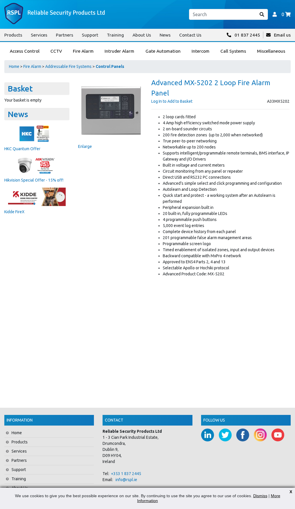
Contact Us (190, 35)
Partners (64, 35)
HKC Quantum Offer (22, 148)
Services (39, 35)
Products (13, 35)
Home (14, 66)
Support (90, 35)
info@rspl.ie (126, 479)
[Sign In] (275, 14)
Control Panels (110, 66)
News (165, 35)
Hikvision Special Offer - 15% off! (33, 180)
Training (115, 35)
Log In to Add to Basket (171, 101)
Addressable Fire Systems (68, 66)
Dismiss (260, 495)
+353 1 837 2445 (126, 473)
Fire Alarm (32, 66)
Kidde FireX (14, 211)
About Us (142, 35)
